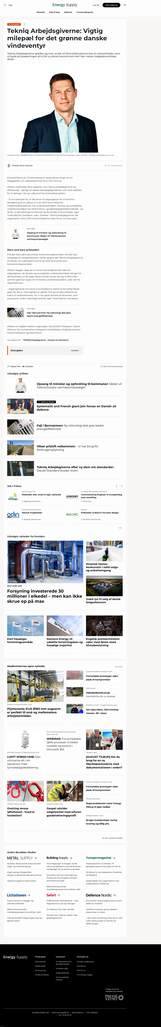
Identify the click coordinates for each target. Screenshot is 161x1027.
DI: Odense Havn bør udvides (60, 909)
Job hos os (81, 970)
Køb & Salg (54, 12)
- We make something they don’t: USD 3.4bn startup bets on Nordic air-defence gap (104, 921)
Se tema (74, 350)
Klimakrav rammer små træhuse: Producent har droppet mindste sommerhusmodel (62, 878)
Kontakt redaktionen (85, 962)
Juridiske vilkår (62, 968)
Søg (10, 5)
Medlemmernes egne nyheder (26, 666)
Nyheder (41, 12)
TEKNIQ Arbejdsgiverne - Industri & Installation (46, 340)
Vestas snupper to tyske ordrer (21, 881)
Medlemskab (40, 966)
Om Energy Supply (85, 975)
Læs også (31, 229)
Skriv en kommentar (113, 366)
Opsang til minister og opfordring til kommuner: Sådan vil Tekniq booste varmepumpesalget (46, 236)
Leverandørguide (84, 12)
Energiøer (15, 24)
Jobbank (68, 12)
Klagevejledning (62, 973)
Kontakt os (81, 966)
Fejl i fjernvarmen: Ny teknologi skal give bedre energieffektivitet (49, 314)
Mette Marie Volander (23, 166)
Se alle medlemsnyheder (112, 838)
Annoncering (40, 970)
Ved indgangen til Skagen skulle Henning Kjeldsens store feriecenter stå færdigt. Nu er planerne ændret (64, 866)
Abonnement (40, 962)
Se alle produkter (42, 975)
